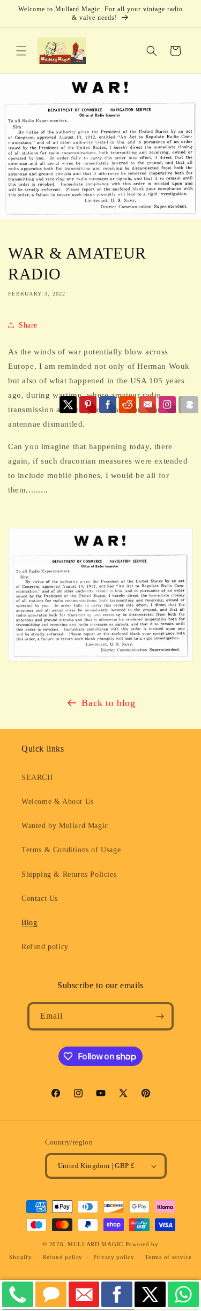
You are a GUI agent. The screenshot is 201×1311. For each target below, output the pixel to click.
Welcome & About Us (57, 802)
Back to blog (108, 703)
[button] (21, 51)
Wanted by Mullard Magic (64, 826)
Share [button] (28, 325)
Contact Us (39, 899)
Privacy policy (114, 1257)
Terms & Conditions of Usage (71, 850)
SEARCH (37, 778)
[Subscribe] (160, 1016)
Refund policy (45, 947)
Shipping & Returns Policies (68, 874)
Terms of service (168, 1257)
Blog (29, 923)
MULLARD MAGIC (95, 1244)
